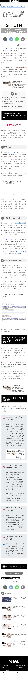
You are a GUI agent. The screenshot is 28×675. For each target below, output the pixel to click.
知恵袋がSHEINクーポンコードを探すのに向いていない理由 (14, 98)
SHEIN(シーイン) (6, 48)
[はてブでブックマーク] (11, 39)
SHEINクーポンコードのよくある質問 (13, 106)
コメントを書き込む (14, 573)
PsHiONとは (7, 665)
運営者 (7, 670)
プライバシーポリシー (7, 667)
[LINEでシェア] (17, 39)
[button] (23, 39)
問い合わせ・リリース (20, 665)
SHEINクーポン (16, 578)
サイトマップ (20, 670)
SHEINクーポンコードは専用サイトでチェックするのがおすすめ (14, 102)
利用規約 (21, 667)
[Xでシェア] (5, 39)
